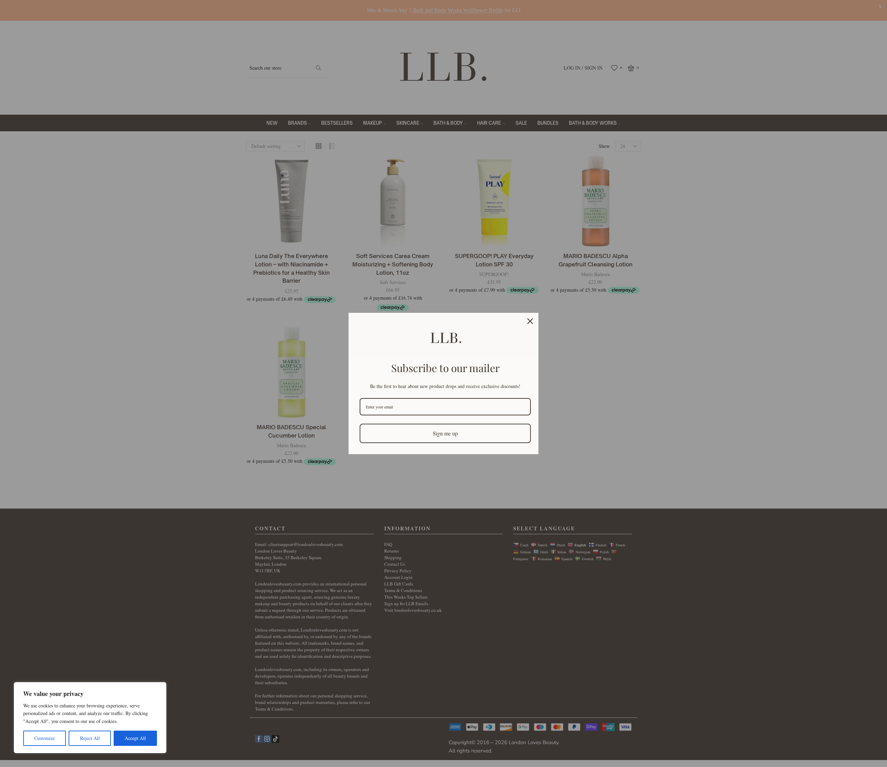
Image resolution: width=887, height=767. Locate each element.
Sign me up (445, 433)
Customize (44, 738)
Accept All (135, 738)
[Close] (530, 321)
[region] (90, 717)
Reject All (90, 738)
